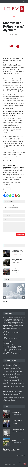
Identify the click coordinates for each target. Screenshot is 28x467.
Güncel (7, 34)
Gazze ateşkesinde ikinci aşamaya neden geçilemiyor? (17, 422)
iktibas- (6, 36)
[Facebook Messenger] (13, 195)
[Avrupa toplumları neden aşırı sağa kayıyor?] (6, 271)
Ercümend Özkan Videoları (8, 303)
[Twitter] (7, 195)
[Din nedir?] (14, 291)
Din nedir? (5, 301)
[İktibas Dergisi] (14, 10)
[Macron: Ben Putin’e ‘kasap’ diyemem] (14, 46)
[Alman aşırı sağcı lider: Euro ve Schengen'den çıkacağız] (6, 432)
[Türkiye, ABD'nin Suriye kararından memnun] (6, 262)
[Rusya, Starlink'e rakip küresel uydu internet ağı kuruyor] (6, 253)
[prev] (8, 251)
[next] (8, 273)
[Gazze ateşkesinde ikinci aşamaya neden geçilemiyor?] (6, 423)
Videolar (15, 303)
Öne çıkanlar (6, 449)
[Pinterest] (16, 195)
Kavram (13, 449)
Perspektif (19, 449)
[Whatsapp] (10, 195)
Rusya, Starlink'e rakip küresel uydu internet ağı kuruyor (17, 252)
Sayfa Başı (20, 455)
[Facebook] (4, 195)
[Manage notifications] (24, 464)
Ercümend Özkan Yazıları (9, 450)
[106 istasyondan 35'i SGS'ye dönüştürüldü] (6, 442)
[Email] (18, 195)
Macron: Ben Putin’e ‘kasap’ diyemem (13, 26)
